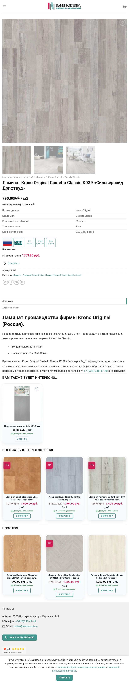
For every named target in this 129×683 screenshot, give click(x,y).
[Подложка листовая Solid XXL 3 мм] (22, 404)
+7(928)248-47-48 (25, 621)
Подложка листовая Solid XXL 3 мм (22, 426)
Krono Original (55, 177)
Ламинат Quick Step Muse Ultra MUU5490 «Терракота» (22, 498)
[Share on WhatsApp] (5, 282)
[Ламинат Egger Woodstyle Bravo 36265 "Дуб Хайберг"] (107, 553)
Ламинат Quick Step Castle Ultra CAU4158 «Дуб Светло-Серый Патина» (64, 578)
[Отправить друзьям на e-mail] (11, 282)
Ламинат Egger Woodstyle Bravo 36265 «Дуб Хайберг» (107, 576)
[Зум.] (6, 139)
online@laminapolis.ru (26, 626)
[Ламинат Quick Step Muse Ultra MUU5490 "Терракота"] (22, 475)
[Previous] (9, 80)
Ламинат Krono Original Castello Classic (63, 275)
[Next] (120, 80)
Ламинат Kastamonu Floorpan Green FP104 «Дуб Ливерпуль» (21, 576)
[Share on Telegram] (22, 282)
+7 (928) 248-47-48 (96, 370)
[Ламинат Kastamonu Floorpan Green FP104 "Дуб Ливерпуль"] (22, 553)
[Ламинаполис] (64, 6)
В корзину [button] (22, 439)
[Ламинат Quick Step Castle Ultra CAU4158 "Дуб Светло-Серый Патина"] (64, 553)
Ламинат (40, 177)
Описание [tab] (7, 301)
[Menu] (4, 6)
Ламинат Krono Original (33, 275)
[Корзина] (125, 6)
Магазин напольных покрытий (17, 177)
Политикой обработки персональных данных (81, 667)
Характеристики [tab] (10, 307)
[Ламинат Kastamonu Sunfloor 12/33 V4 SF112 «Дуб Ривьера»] (107, 475)
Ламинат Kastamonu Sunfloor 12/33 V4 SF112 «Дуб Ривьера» (107, 498)
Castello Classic (72, 177)
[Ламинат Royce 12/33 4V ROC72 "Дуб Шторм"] (64, 475)
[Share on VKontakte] (16, 282)
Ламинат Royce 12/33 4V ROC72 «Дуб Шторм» (64, 498)
